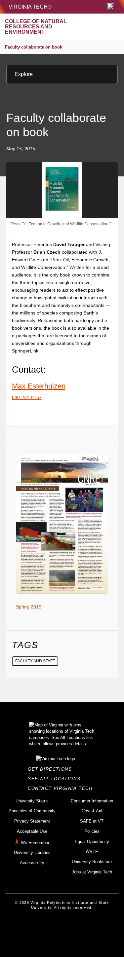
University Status (32, 800)
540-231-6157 (27, 397)
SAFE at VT (91, 821)
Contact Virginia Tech (62, 788)
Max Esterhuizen (38, 386)
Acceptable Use (32, 831)
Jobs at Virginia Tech (92, 871)
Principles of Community (32, 810)
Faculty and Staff (35, 661)
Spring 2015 (28, 606)
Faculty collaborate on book (33, 47)
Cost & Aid (92, 810)
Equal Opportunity (92, 841)
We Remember (35, 842)
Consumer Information (92, 800)
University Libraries (32, 852)
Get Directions (52, 769)
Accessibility (32, 862)
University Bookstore (92, 861)
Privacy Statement (32, 821)
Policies (92, 831)
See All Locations (56, 778)
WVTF (92, 851)
